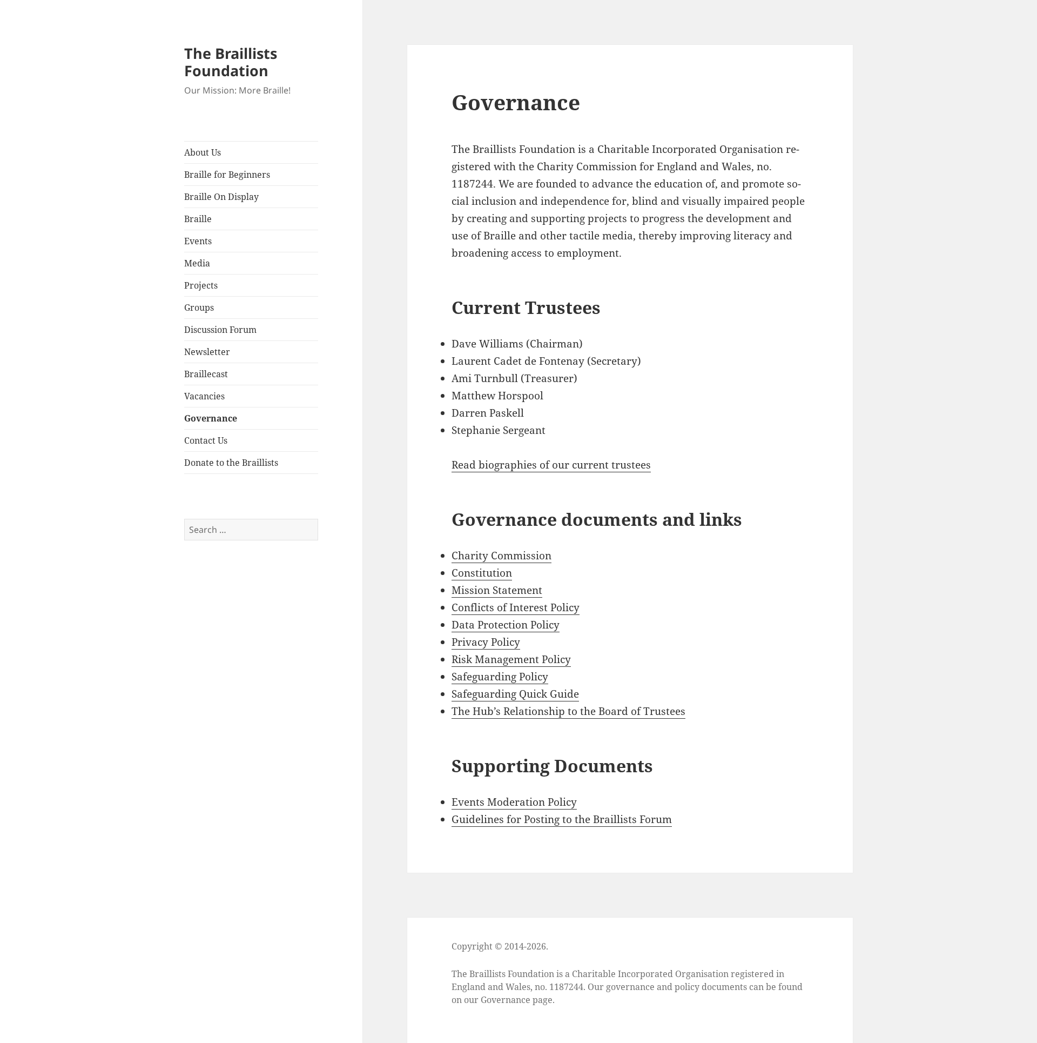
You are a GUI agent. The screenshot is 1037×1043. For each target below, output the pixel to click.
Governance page (517, 1000)
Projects (201, 285)
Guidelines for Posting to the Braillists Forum (562, 819)
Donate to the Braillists (231, 463)
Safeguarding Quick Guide (515, 694)
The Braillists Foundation (230, 62)
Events (198, 241)
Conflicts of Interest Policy (516, 607)
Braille (198, 219)
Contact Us (205, 440)
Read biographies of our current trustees (551, 465)
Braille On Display (221, 197)
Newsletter (207, 352)
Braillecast (206, 374)
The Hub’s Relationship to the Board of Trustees (568, 711)
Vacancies (204, 396)
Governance (210, 418)
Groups (199, 307)
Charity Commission (501, 556)
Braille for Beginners (227, 174)
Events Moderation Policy (514, 802)
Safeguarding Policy (500, 677)
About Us (202, 152)
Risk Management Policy (511, 659)
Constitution (482, 573)
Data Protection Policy (506, 625)
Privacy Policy (486, 642)
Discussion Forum (220, 330)
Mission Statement (497, 590)
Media (197, 263)
